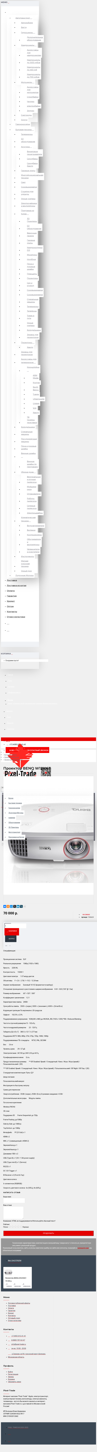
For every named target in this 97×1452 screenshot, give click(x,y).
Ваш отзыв (7, 1205)
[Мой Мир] (11, 906)
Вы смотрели (14, 1260)
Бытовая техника (10, 755)
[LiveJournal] (21, 906)
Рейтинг (6, 1224)
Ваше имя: (7, 1197)
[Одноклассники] (8, 906)
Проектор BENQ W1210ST (13, 760)
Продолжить (48, 1233)
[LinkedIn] (18, 906)
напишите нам (83, 1248)
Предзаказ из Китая (11, 757)
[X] (14, 906)
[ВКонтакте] (4, 906)
